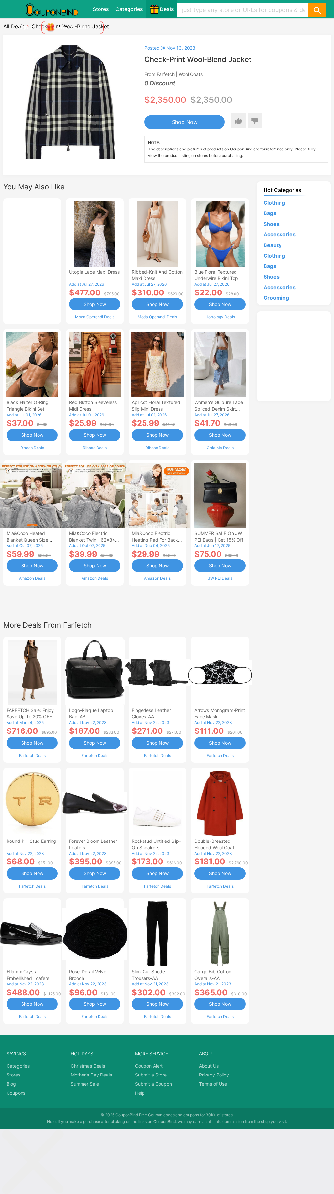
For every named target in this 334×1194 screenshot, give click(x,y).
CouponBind (164, 1121)
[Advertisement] (32, 260)
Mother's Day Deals (91, 1074)
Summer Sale (85, 1084)
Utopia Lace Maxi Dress (94, 272)
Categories (129, 9)
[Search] (317, 10)
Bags (270, 213)
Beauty (272, 245)
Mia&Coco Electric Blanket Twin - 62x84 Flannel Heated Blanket (93, 539)
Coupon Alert (149, 1066)
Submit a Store (151, 1074)
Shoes (272, 224)
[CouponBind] (56, 9)
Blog (11, 1084)
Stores (101, 9)
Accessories (280, 234)
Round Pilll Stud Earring (31, 841)
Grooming (276, 297)
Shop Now (185, 122)
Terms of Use (213, 1084)
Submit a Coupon (153, 1084)
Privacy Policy (214, 1074)
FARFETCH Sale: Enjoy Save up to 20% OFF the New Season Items (31, 716)
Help (140, 1093)
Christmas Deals (88, 1066)
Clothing (274, 202)
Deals (167, 9)
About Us (209, 1066)
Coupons (16, 1093)
